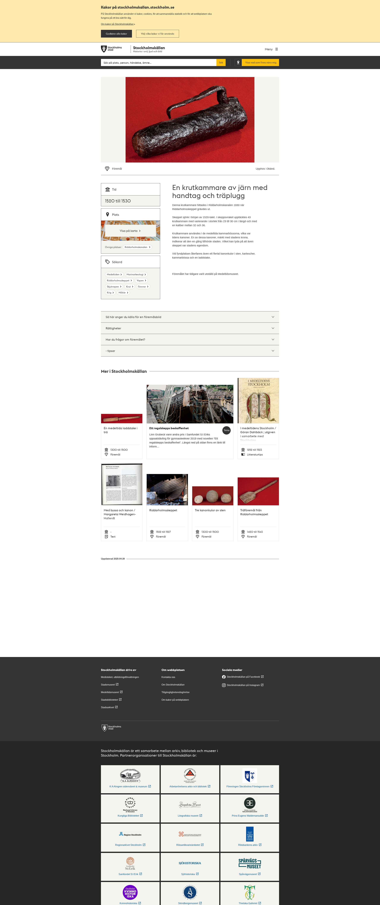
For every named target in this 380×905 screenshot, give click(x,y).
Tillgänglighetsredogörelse (176, 692)
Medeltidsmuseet (110, 692)
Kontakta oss (168, 677)
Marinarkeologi (135, 274)
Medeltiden (113, 274)
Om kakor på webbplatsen (175, 700)
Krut (128, 286)
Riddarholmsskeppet (118, 280)
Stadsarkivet (107, 707)
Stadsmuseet (108, 684)
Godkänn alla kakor (116, 33)
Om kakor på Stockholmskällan (117, 24)
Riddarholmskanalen (136, 247)
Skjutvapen (113, 286)
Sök (221, 62)
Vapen (140, 280)
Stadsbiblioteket (109, 700)
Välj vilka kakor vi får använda (157, 33)
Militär (122, 292)
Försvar (142, 286)
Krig (109, 292)
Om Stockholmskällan (173, 684)
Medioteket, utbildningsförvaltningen (120, 677)
